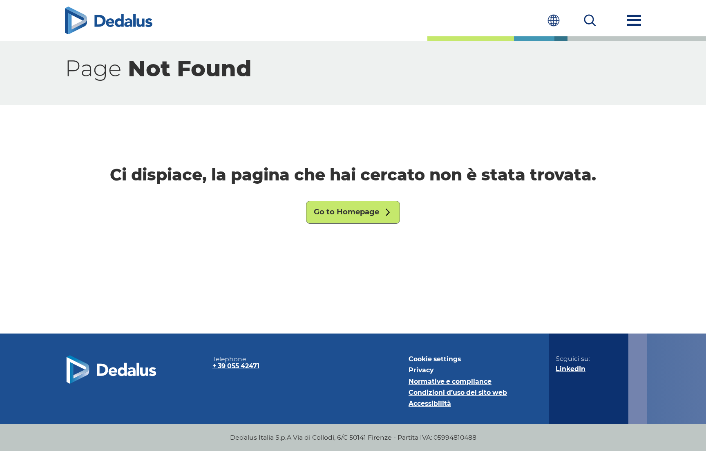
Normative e (450, 381)
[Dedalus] (108, 20)
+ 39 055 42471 (235, 366)
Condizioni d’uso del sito (458, 392)
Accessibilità (430, 403)
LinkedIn (570, 369)
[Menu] (634, 20)
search (590, 20)
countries (553, 20)
